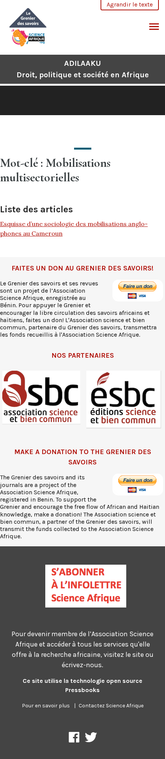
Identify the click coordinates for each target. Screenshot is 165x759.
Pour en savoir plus (46, 705)
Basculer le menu (154, 27)
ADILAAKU (82, 69)
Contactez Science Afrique (111, 705)
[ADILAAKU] (28, 26)
